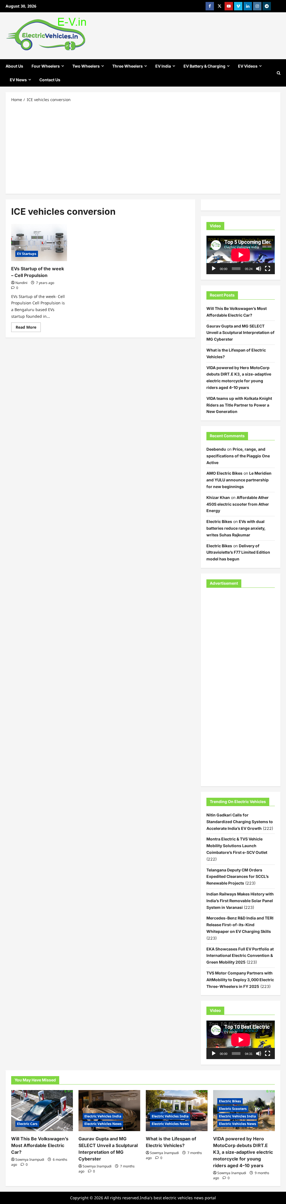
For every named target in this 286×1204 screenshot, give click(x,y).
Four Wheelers (46, 66)
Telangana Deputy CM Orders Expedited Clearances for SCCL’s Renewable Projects (237, 877)
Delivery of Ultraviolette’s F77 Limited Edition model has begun (238, 552)
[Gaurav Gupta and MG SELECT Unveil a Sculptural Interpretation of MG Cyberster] (109, 1110)
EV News (18, 79)
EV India (163, 66)
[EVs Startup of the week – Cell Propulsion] (39, 242)
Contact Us (49, 79)
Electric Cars (27, 1123)
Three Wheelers (127, 66)
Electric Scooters (233, 1108)
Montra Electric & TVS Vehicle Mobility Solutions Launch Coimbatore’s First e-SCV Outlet (236, 846)
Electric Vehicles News (102, 1123)
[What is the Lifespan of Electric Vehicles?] (177, 1110)
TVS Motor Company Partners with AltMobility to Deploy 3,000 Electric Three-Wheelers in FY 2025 (240, 980)
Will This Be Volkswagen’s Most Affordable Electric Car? (39, 1145)
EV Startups (26, 253)
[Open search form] (278, 73)
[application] (240, 255)
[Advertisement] (143, 148)
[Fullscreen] (267, 268)
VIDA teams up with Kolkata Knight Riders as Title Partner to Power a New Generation (239, 405)
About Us (14, 66)
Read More (28, 328)
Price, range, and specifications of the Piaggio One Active (238, 456)
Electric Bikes (219, 521)
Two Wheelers (86, 66)
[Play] (213, 268)
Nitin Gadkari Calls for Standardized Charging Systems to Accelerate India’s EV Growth (239, 822)
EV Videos (248, 66)
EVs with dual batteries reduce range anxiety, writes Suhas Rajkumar (236, 528)
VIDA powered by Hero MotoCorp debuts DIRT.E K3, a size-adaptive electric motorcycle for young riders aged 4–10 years (243, 1152)
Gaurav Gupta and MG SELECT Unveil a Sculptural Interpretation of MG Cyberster (240, 333)
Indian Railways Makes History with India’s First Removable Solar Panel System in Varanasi (240, 901)
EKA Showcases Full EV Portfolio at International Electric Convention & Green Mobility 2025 (240, 956)
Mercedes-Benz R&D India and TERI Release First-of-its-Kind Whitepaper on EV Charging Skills (239, 925)
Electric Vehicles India (102, 1116)
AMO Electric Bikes (224, 473)
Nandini (21, 282)
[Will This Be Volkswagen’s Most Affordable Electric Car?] (42, 1110)
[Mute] (258, 268)
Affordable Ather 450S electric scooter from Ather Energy (237, 504)
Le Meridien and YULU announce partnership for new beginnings (238, 480)
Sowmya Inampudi (29, 1159)
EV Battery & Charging (204, 66)
